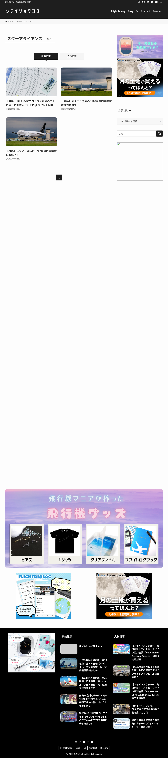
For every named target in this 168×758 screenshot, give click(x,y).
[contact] (156, 2)
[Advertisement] (140, 207)
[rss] (152, 2)
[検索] (160, 2)
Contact (93, 747)
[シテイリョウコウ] (22, 11)
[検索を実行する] (159, 133)
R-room (104, 747)
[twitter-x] (139, 2)
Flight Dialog (66, 747)
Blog (78, 747)
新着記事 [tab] (46, 56)
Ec (85, 747)
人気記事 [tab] (72, 56)
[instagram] (143, 2)
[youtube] (148, 2)
